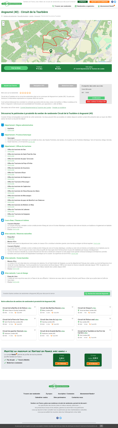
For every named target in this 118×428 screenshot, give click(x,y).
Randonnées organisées (85, 6)
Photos (9, 229)
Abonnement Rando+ (87, 394)
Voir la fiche (15, 68)
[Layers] (109, 22)
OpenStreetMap (102, 61)
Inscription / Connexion (66, 394)
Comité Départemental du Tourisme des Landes (90, 69)
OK (101, 426)
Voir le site (10, 130)
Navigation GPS (39, 86)
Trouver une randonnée (63, 6)
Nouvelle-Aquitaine (23, 16)
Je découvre (96, 98)
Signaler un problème (59, 107)
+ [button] (3, 22)
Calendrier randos (41, 397)
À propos (82, 1)
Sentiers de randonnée (10, 16)
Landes (31, 16)
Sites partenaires (60, 397)
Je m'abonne (61, 363)
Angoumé (37, 16)
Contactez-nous (77, 397)
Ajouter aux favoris (10, 86)
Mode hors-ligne (67, 86)
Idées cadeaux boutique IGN (96, 101)
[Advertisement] (56, 78)
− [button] (3, 25)
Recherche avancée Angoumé (98, 293)
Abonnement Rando (107, 6)
